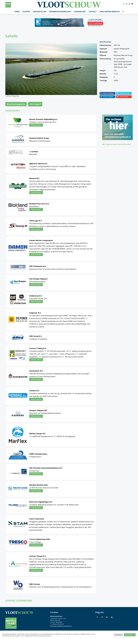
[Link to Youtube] (112, 617)
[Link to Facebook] (97, 617)
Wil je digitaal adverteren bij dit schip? (116, 144)
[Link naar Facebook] (123, 4)
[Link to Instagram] (102, 617)
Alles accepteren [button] (130, 635)
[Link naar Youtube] (132, 4)
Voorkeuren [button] (118, 635)
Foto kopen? (35, 104)
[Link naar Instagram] (126, 4)
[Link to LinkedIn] (107, 617)
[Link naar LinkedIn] (129, 4)
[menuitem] (17, 11)
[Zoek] (123, 11)
